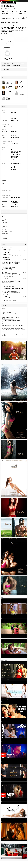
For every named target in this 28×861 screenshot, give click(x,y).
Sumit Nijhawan (8, 97)
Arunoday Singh (21, 87)
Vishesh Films (14, 126)
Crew (3, 106)
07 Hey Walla (5, 296)
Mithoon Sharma (15, 152)
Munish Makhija (14, 157)
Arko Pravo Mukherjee (16, 151)
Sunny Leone (14, 25)
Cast (3, 78)
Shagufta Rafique (15, 137)
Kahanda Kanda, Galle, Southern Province (11, 320)
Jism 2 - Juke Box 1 (6, 254)
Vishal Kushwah (14, 206)
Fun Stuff (4, 305)
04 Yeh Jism (5, 278)
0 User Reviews (6, 69)
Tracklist (4, 244)
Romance (10, 36)
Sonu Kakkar (14, 169)
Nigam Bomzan (14, 143)
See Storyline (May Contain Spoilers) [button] (9, 22)
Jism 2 (7, 5)
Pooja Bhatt (13, 112)
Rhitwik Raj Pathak (15, 179)
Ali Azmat (13, 162)
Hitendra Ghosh (14, 174)
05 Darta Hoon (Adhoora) (8, 285)
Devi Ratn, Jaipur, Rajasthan (8, 318)
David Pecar (13, 193)
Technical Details (6, 212)
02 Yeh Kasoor (5, 266)
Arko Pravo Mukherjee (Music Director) (10, 30)
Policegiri (11, 313)
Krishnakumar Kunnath (16, 163)
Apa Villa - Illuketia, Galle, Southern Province (11, 317)
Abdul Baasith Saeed (15, 149)
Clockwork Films (14, 120)
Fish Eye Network (15, 122)
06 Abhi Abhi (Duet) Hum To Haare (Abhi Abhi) (12, 288)
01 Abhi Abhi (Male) (6, 259)
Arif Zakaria (9, 86)
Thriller (14, 36)
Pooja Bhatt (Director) (9, 27)
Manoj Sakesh (14, 201)
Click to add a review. (16, 73)
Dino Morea (13, 117)
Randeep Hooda (7, 25)
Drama (6, 36)
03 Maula (4, 272)
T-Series (13, 159)
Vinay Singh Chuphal (15, 197)
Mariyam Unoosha (15, 165)
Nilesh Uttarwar (14, 202)
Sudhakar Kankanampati (16, 204)
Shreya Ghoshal (14, 167)
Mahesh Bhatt (14, 131)
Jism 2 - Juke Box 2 (6, 249)
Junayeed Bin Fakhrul (22, 92)
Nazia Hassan (14, 166)
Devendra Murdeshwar (16, 188)
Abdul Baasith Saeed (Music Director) (18, 28)
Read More (17, 65)
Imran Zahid (9, 91)
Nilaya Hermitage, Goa (7, 321)
